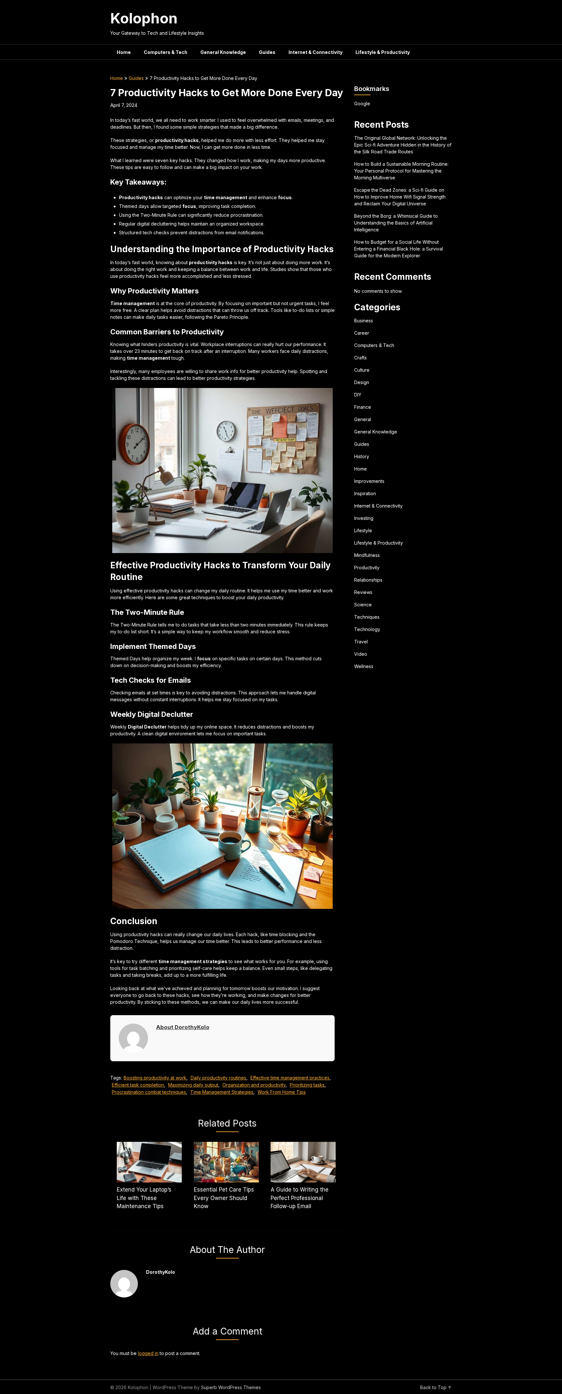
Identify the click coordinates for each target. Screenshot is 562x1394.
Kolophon (144, 18)
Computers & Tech (165, 52)
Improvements (369, 481)
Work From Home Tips (282, 1092)
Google (362, 103)
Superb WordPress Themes (231, 1387)
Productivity (367, 567)
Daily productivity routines (218, 1077)
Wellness (363, 666)
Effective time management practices (289, 1077)
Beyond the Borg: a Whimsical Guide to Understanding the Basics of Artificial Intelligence (396, 222)
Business (363, 320)
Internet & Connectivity (315, 52)
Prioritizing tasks (307, 1085)
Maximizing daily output (193, 1085)
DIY (357, 394)
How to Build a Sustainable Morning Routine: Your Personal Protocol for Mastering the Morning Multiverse (401, 170)
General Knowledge (223, 52)
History (361, 456)
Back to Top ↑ (436, 1387)
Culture (361, 370)
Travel (361, 641)
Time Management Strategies (221, 1092)
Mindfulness (367, 555)
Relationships (368, 580)
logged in (148, 1353)
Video (360, 654)
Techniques (367, 617)
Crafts (360, 357)
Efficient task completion (138, 1085)
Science (363, 604)
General (362, 419)
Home (124, 52)
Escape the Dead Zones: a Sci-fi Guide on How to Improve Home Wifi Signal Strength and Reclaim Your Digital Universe (400, 196)
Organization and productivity (254, 1085)
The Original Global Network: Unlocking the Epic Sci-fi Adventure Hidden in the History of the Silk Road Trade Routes (402, 144)
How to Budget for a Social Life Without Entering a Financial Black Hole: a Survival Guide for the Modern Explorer (398, 248)
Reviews (363, 592)
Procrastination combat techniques (149, 1092)
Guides (267, 52)
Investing (363, 518)
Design (361, 382)
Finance (362, 407)
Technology (367, 629)
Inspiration (365, 493)
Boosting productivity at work (155, 1077)
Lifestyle (363, 530)
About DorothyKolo (182, 1027)
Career (361, 333)
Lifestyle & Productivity (382, 52)
